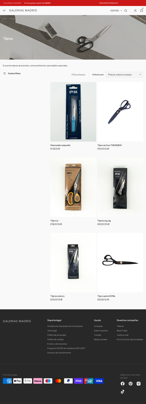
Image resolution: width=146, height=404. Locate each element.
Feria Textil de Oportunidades (130, 339)
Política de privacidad (56, 335)
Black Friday (122, 330)
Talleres (120, 326)
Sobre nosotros (101, 330)
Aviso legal (52, 330)
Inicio (5, 19)
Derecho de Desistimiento (59, 352)
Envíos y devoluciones (57, 344)
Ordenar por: (98, 74)
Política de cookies (55, 339)
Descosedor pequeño (60, 145)
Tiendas (97, 335)
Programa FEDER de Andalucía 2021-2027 (66, 348)
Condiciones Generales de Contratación (65, 326)
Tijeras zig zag (104, 220)
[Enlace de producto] (73, 118)
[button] (4, 10)
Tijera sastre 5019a (106, 296)
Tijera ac (54, 220)
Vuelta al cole (122, 335)
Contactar (98, 326)
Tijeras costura (57, 296)
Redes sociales (100, 339)
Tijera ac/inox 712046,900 (109, 145)
